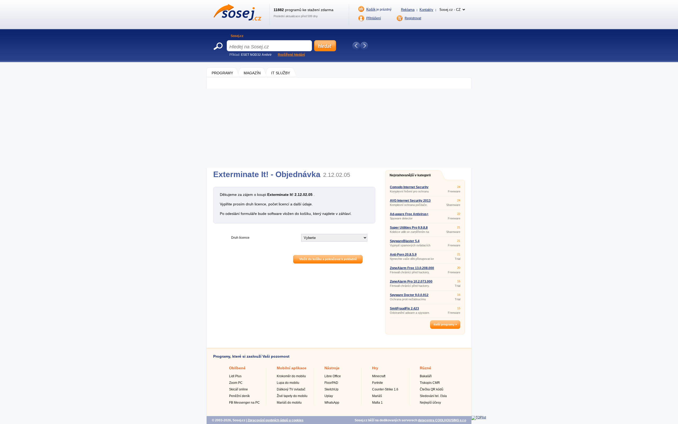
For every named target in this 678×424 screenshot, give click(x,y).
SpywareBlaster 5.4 (405, 241)
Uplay (328, 396)
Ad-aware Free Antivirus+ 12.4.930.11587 (409, 215)
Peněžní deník (239, 396)
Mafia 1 (377, 402)
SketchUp (331, 389)
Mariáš (377, 396)
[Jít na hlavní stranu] (237, 19)
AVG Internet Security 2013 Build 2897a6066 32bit (410, 202)
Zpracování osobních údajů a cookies (276, 420)
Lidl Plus (235, 376)
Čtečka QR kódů (431, 389)
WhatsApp (331, 402)
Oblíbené (237, 368)
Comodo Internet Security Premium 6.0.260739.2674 (409, 188)
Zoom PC (236, 383)
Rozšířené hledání (291, 55)
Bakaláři (426, 376)
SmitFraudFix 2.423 (404, 308)
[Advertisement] (339, 128)
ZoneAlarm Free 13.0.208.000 (412, 268)
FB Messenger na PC (244, 402)
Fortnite (377, 383)
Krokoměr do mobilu (291, 376)
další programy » (445, 324)
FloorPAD (331, 383)
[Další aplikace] (364, 46)
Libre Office (332, 376)
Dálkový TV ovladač (291, 389)
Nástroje (332, 368)
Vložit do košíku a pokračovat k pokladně (328, 259)
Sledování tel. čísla (433, 396)
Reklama (407, 10)
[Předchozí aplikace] (356, 46)
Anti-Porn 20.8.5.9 (403, 254)
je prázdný (378, 9)
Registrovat (413, 18)
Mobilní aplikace (291, 368)
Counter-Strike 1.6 (385, 389)
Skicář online (238, 389)
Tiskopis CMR (430, 383)
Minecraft (378, 376)
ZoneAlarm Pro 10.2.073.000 (411, 281)
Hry (375, 368)
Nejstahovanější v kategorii (410, 175)
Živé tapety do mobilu (292, 396)
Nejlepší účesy (430, 402)
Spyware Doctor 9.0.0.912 (409, 295)
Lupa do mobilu (288, 383)
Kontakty (426, 10)
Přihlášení (373, 18)
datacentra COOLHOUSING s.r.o (442, 420)
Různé (425, 368)
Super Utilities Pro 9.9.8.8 (409, 227)
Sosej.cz (237, 36)
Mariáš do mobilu (289, 402)
